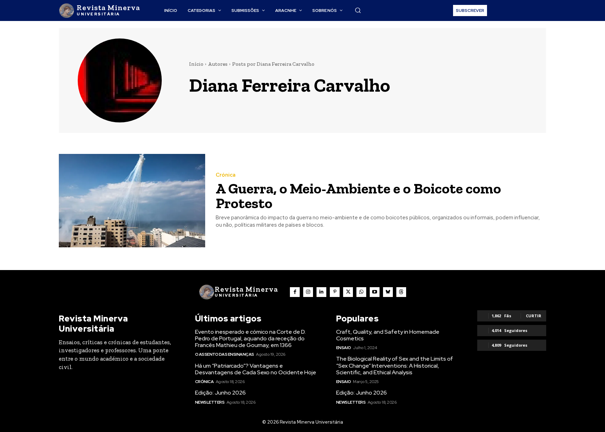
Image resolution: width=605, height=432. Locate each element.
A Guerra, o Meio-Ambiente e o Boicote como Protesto (358, 195)
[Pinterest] (335, 292)
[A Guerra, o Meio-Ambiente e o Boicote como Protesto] (132, 200)
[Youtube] (375, 292)
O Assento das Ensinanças (224, 354)
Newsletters (210, 402)
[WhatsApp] (361, 292)
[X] (348, 292)
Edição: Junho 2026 (220, 392)
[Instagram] (308, 292)
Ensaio (343, 347)
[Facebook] (295, 292)
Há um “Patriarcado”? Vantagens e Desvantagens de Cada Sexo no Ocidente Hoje (255, 369)
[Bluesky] (388, 292)
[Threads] (401, 292)
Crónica (226, 175)
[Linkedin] (321, 292)
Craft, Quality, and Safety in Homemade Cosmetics (387, 335)
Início (196, 64)
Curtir (533, 315)
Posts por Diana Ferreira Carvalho (273, 64)
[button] (358, 10)
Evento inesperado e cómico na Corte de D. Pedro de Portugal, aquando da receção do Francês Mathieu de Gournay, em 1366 (250, 338)
